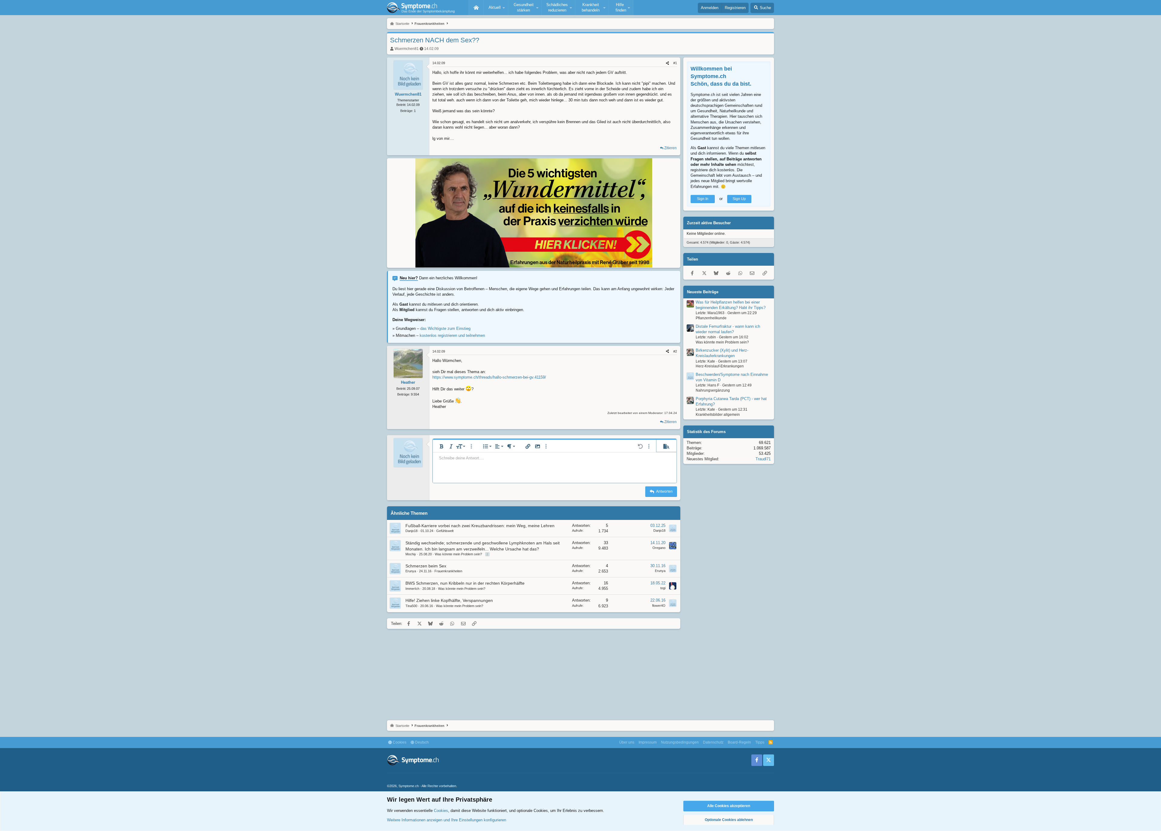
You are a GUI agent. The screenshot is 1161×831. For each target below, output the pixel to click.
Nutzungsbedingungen (680, 742)
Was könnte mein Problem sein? (458, 554)
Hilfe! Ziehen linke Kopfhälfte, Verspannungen (449, 600)
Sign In (702, 199)
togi (662, 588)
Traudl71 (763, 459)
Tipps (759, 742)
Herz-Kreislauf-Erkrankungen (720, 366)
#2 (675, 351)
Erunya (410, 571)
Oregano (658, 548)
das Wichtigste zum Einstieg (445, 328)
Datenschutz (713, 742)
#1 (675, 63)
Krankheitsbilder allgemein (718, 414)
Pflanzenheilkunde (711, 318)
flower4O (658, 605)
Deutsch (421, 742)
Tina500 (411, 606)
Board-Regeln (739, 742)
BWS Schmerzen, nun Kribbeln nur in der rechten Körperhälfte (465, 583)
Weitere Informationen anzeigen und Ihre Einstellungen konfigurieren (446, 820)
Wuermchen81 (407, 49)
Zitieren (670, 148)
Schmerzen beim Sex (425, 565)
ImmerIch (412, 588)
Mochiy (410, 554)
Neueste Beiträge (702, 292)
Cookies (399, 742)
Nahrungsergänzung (713, 390)
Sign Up (739, 199)
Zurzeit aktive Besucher (709, 223)
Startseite (476, 7)
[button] (496, 7)
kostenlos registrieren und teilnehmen (452, 335)
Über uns (626, 742)
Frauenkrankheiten (448, 571)
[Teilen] (667, 63)
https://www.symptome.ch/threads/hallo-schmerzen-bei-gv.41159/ (489, 377)
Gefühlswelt (445, 531)
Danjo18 (411, 531)
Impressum (648, 742)
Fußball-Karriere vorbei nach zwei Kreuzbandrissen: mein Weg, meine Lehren (479, 525)
